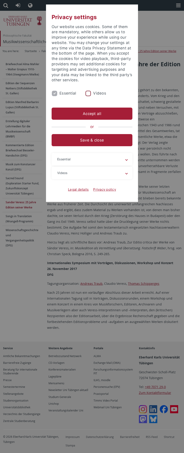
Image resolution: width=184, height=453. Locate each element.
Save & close (92, 140)
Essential (67, 93)
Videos (99, 93)
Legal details (78, 189)
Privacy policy (104, 189)
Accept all (92, 113)
